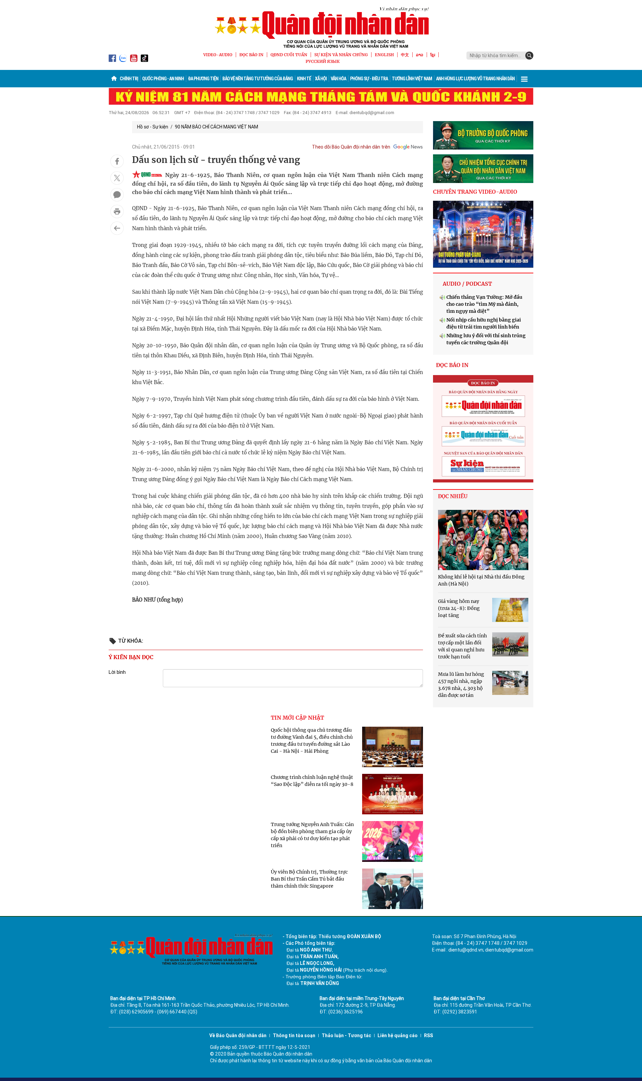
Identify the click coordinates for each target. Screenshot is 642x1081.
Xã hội (321, 79)
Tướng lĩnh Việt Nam (412, 79)
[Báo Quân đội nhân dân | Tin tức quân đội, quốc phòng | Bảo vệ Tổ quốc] (321, 27)
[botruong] (483, 135)
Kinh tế (304, 79)
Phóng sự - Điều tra (369, 79)
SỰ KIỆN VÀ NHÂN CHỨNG (341, 54)
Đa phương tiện (203, 79)
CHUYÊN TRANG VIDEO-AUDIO (475, 191)
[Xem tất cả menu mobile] (524, 78)
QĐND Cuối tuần (289, 54)
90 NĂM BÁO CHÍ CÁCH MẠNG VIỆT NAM (216, 127)
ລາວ (419, 54)
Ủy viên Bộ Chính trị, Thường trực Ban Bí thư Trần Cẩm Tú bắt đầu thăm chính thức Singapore (309, 879)
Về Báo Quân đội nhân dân (237, 1035)
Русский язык (323, 61)
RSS (428, 1035)
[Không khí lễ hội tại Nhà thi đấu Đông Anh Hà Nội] (483, 540)
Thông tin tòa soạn (294, 1035)
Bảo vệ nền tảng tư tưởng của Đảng (257, 79)
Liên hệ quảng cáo (398, 1035)
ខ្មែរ (432, 54)
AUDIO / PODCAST (467, 283)
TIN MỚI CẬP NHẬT (297, 717)
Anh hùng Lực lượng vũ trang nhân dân (475, 79)
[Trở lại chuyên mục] (117, 228)
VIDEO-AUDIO (217, 54)
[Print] (117, 211)
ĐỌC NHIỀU (452, 496)
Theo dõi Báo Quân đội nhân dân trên (351, 147)
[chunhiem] (483, 168)
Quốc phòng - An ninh (163, 79)
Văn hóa (338, 79)
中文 (405, 54)
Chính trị (129, 79)
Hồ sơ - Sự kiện (152, 127)
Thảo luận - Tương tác (346, 1035)
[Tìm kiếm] (529, 56)
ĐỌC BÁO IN (251, 54)
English (384, 54)
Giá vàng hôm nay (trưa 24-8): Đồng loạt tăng (459, 608)
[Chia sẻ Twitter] (117, 178)
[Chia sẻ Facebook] (117, 161)
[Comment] (117, 194)
